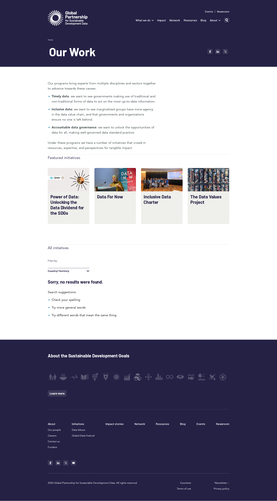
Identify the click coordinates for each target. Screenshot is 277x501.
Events (209, 11)
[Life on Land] (201, 377)
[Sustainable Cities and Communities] (159, 377)
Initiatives (78, 424)
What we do (143, 20)
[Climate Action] (180, 377)
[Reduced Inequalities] (148, 377)
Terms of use (184, 488)
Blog (203, 20)
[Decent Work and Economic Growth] (127, 377)
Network (174, 20)
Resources (190, 20)
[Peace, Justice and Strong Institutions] (212, 377)
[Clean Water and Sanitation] (106, 377)
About (213, 20)
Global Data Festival (83, 435)
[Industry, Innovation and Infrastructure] (138, 377)
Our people (54, 430)
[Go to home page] (68, 18)
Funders (52, 447)
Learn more (57, 393)
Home (50, 40)
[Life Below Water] (191, 377)
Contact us (54, 441)
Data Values (78, 430)
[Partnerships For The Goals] (223, 377)
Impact (161, 20)
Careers (52, 435)
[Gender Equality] (95, 377)
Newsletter (221, 483)
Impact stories (114, 424)
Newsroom (223, 11)
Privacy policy (221, 488)
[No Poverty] (52, 377)
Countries (185, 483)
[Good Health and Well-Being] (74, 377)
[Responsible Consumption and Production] (169, 377)
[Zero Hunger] (63, 377)
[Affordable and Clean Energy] (116, 377)
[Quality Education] (84, 377)
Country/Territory (58, 270)
